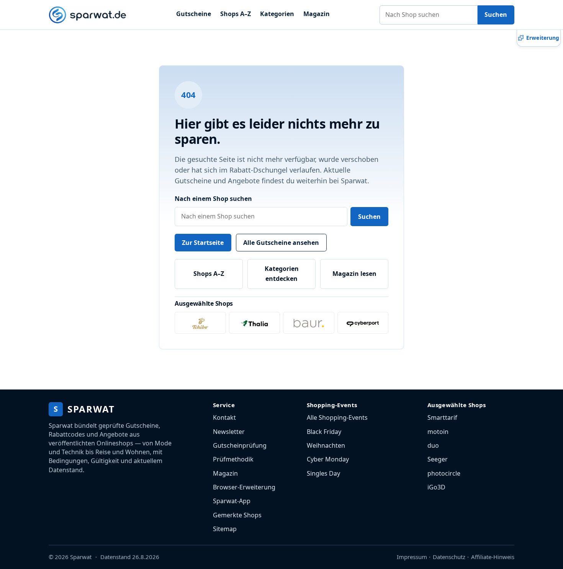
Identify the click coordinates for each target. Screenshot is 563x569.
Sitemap (225, 529)
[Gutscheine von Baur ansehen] (308, 323)
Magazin (316, 14)
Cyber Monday (328, 459)
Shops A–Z (235, 14)
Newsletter (229, 431)
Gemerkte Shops (237, 515)
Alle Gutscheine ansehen (281, 242)
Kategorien (277, 14)
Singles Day (323, 473)
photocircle (443, 473)
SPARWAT (84, 409)
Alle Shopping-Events (337, 417)
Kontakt (224, 417)
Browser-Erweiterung (244, 487)
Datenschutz (449, 557)
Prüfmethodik (233, 459)
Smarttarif (442, 417)
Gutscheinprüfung (240, 445)
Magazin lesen (354, 273)
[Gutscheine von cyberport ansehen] (363, 323)
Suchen (495, 14)
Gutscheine (193, 14)
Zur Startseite (203, 242)
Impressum (412, 557)
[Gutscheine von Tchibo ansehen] (200, 323)
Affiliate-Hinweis (492, 557)
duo (433, 445)
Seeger (437, 459)
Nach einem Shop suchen (213, 198)
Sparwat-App (231, 501)
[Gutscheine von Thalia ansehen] (254, 323)
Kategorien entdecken (282, 273)
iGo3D (436, 487)
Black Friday (324, 431)
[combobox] (429, 14)
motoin (437, 431)
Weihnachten (326, 445)
